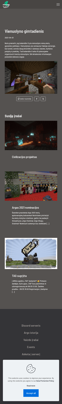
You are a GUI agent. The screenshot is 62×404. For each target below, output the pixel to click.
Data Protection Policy (45, 381)
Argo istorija (31, 332)
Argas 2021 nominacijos (25, 207)
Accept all (31, 393)
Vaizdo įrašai (31, 339)
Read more (31, 386)
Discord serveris (31, 325)
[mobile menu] (58, 4)
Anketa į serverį (31, 354)
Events (31, 347)
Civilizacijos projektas (24, 157)
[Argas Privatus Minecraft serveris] (6, 4)
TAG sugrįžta (19, 275)
